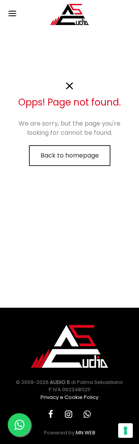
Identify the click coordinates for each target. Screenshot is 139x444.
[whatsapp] (87, 415)
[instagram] (68, 415)
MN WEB (85, 432)
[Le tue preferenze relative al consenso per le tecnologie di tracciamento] (125, 430)
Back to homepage (70, 155)
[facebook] (50, 415)
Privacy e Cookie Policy (69, 397)
